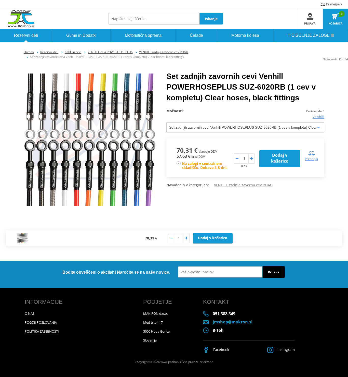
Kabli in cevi (73, 52)
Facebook (220, 349)
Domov (29, 52)
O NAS (29, 313)
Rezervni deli (49, 52)
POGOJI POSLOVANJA (41, 322)
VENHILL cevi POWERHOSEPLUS (110, 52)
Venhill (318, 116)
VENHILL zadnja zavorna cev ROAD (163, 52)
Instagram (285, 349)
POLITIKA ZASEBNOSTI (42, 331)
